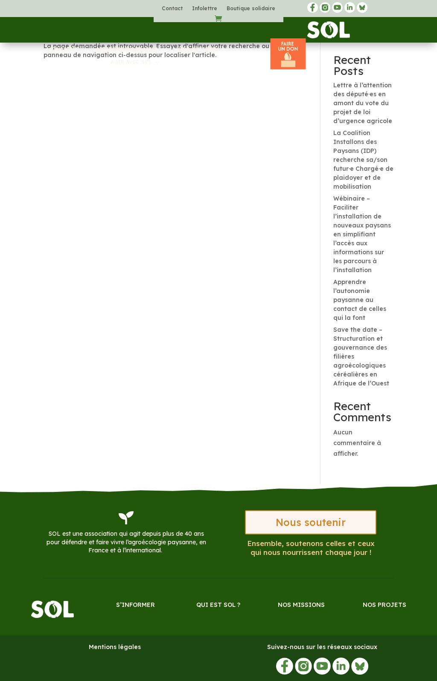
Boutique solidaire (251, 8)
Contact (172, 8)
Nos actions (197, 49)
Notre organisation (128, 49)
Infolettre (204, 8)
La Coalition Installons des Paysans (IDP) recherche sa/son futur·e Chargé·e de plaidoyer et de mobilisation (363, 159)
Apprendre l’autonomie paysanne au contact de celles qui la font (359, 300)
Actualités (62, 49)
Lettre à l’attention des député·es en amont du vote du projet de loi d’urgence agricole (362, 103)
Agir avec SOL (131, 62)
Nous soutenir (311, 522)
